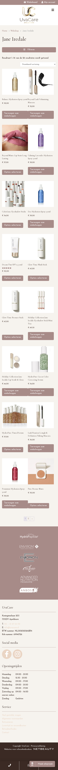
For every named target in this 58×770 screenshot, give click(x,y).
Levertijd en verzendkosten (14, 726)
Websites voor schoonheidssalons (18, 749)
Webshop (15, 31)
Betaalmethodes (9, 729)
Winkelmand (31, 2)
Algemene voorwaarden (12, 719)
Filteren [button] (30, 50)
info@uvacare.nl (11, 628)
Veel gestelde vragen (11, 715)
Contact (5, 733)
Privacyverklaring (38, 746)
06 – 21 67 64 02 (12, 624)
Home (4, 31)
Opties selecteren (12, 172)
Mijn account (49, 2)
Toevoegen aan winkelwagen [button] (11, 114)
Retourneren (7, 722)
